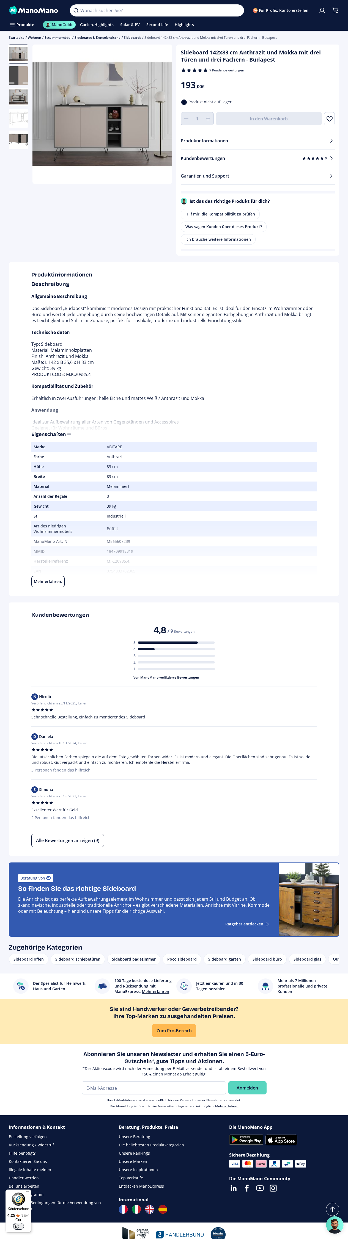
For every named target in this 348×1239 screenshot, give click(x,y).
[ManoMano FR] (123, 1209)
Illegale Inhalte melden (30, 1169)
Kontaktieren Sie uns (28, 1161)
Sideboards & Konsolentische (97, 37)
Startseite (16, 37)
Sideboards (132, 37)
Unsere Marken (133, 1161)
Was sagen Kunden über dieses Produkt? (223, 226)
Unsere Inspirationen (138, 1169)
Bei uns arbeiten (24, 1186)
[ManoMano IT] (136, 1209)
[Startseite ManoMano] (35, 10)
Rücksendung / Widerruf (31, 1144)
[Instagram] (273, 1188)
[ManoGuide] (335, 1225)
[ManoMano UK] (149, 1209)
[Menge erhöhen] (208, 118)
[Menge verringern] (186, 118)
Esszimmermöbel (58, 37)
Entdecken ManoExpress (141, 1186)
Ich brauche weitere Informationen (218, 239)
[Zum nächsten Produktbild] (161, 114)
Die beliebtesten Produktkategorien (151, 1144)
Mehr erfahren (227, 1106)
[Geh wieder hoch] (332, 1209)
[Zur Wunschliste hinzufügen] (329, 118)
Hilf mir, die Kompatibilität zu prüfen (220, 214)
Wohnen (34, 37)
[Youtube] (260, 1188)
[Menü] (27, 1193)
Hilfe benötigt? (22, 1153)
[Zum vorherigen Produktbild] (43, 114)
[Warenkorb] (335, 10)
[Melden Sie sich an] (322, 10)
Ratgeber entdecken (244, 924)
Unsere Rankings (134, 1153)
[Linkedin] (233, 1188)
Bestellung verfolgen (28, 1136)
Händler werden (24, 1177)
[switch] (18, 1226)
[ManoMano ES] (162, 1209)
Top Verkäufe (131, 1177)
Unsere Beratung (134, 1136)
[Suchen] (76, 10)
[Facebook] (246, 1188)
